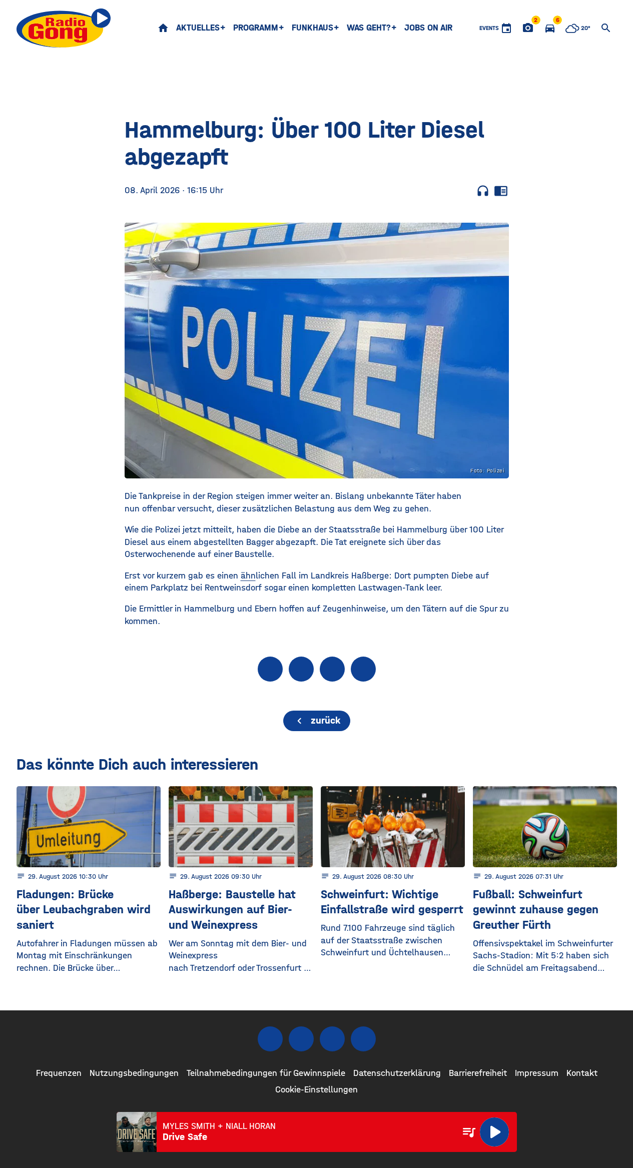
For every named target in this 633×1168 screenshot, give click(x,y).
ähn (248, 575)
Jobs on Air (428, 28)
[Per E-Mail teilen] (363, 669)
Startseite (163, 28)
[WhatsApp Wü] (363, 1038)
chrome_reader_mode (501, 191)
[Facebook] (270, 1038)
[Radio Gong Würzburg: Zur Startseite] (64, 28)
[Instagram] (301, 1038)
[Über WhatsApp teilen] (332, 669)
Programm (255, 28)
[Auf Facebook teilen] (270, 669)
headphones (483, 191)
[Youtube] (332, 1038)
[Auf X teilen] (301, 669)
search (606, 28)
